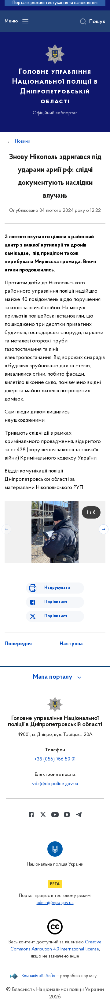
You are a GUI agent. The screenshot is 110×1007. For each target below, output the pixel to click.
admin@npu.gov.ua (55, 903)
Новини (22, 141)
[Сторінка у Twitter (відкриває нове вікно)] (43, 814)
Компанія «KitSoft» (38, 976)
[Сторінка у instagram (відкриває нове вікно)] (67, 814)
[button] (55, 677)
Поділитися (55, 602)
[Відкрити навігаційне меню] (25, 21)
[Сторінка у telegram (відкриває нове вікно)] (78, 814)
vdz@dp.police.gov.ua (55, 783)
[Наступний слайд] (103, 529)
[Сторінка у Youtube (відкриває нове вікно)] (55, 814)
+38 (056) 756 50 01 (55, 759)
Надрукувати (57, 588)
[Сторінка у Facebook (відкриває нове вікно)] (31, 814)
